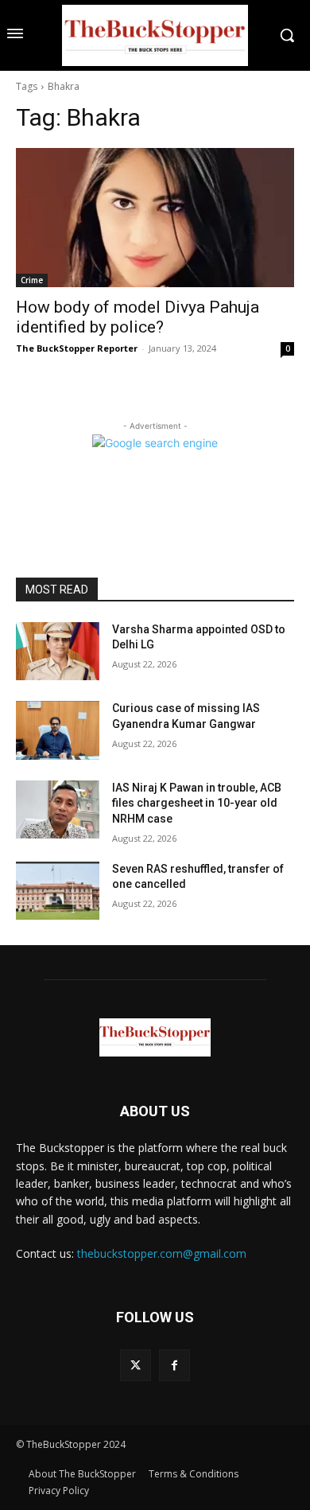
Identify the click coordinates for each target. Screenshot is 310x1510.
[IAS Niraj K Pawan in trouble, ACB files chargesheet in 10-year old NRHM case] (57, 809)
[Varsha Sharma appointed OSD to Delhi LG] (57, 651)
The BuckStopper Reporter (77, 348)
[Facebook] (174, 1364)
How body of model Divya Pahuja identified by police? (137, 317)
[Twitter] (135, 1364)
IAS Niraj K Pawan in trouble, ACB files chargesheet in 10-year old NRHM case (196, 803)
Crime (32, 280)
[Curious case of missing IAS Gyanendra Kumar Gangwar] (57, 730)
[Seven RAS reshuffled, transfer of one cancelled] (57, 891)
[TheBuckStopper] (154, 35)
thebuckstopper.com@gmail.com (161, 1253)
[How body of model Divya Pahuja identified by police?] (155, 217)
